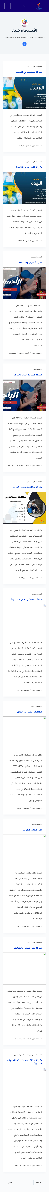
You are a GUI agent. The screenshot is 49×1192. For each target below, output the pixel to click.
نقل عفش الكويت (32, 830)
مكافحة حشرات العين (29, 712)
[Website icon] (24, 44)
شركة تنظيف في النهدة (29, 167)
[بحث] (25, 6)
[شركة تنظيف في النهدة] (24, 188)
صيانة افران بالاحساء (30, 263)
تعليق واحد (12, 466)
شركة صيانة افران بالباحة (27, 375)
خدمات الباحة (37, 369)
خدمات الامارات (36, 594)
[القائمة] (7, 6)
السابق (38, 1182)
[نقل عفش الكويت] (24, 851)
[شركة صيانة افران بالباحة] (24, 395)
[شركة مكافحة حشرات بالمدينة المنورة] (24, 1084)
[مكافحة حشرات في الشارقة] (24, 620)
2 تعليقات (12, 353)
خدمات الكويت (37, 824)
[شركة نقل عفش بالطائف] (24, 969)
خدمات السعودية (36, 1055)
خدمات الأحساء (36, 257)
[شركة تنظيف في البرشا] (24, 93)
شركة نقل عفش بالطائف (28, 948)
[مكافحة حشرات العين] (24, 732)
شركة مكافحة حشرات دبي (27, 487)
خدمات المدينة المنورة (21, 1055)
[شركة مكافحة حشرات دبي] (24, 508)
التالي (10, 1182)
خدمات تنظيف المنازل (34, 67)
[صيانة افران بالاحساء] (24, 283)
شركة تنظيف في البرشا (29, 72)
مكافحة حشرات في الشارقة (26, 600)
